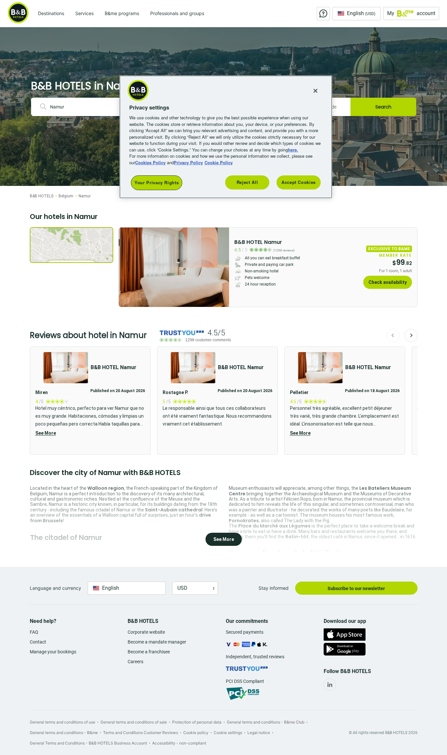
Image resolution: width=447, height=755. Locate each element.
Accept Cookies (298, 182)
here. (293, 150)
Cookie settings (228, 732)
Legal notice (258, 732)
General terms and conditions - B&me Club (265, 722)
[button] (90, 401)
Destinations (51, 13)
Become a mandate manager (157, 642)
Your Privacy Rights (156, 183)
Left (126, 267)
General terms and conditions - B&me (64, 732)
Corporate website (146, 632)
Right (222, 267)
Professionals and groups (177, 13)
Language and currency (55, 588)
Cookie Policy (219, 162)
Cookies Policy (150, 162)
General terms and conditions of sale (133, 722)
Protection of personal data (197, 722)
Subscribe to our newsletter (356, 588)
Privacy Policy (188, 162)
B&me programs (122, 13)
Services (84, 13)
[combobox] (86, 107)
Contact (38, 642)
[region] (225, 136)
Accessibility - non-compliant (179, 743)
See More (45, 433)
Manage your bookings (53, 651)
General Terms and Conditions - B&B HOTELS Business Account (88, 743)
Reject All (247, 182)
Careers (135, 661)
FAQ (34, 632)
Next (411, 335)
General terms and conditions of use (62, 722)
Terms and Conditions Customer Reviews (140, 732)
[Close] (315, 91)
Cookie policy (195, 732)
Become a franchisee (149, 651)
